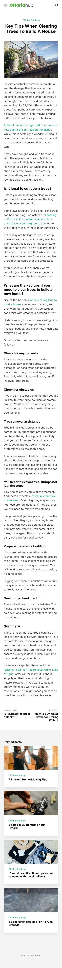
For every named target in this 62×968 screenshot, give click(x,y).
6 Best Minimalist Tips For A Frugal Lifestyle (30, 923)
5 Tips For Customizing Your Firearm (26, 826)
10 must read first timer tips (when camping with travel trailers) (31, 875)
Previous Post (17, 714)
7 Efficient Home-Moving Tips (27, 779)
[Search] (56, 5)
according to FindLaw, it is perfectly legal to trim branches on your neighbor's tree (30, 219)
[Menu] (6, 5)
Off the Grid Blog (31, 20)
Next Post (46, 715)
